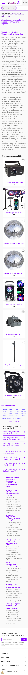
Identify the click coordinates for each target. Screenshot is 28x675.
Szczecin (17, 411)
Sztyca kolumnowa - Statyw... (14, 365)
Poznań (4, 411)
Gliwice (8, 418)
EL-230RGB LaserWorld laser (14, 182)
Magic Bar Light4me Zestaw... (14, 213)
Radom (4, 415)
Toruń (17, 415)
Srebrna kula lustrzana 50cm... (14, 243)
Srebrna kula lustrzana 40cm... (14, 273)
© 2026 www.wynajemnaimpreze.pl (14, 672)
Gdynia (16, 413)
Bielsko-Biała (24, 418)
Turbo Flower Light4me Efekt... (14, 395)
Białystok (10, 413)
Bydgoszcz (23, 411)
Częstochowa (23, 413)
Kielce (23, 415)
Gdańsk (10, 411)
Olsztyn (19, 418)
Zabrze (13, 418)
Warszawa (4, 409)
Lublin (4, 413)
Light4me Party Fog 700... (14, 304)
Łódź (17, 409)
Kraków (10, 409)
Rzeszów (4, 418)
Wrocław (23, 409)
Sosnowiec (11, 415)
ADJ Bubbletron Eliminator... (14, 334)
